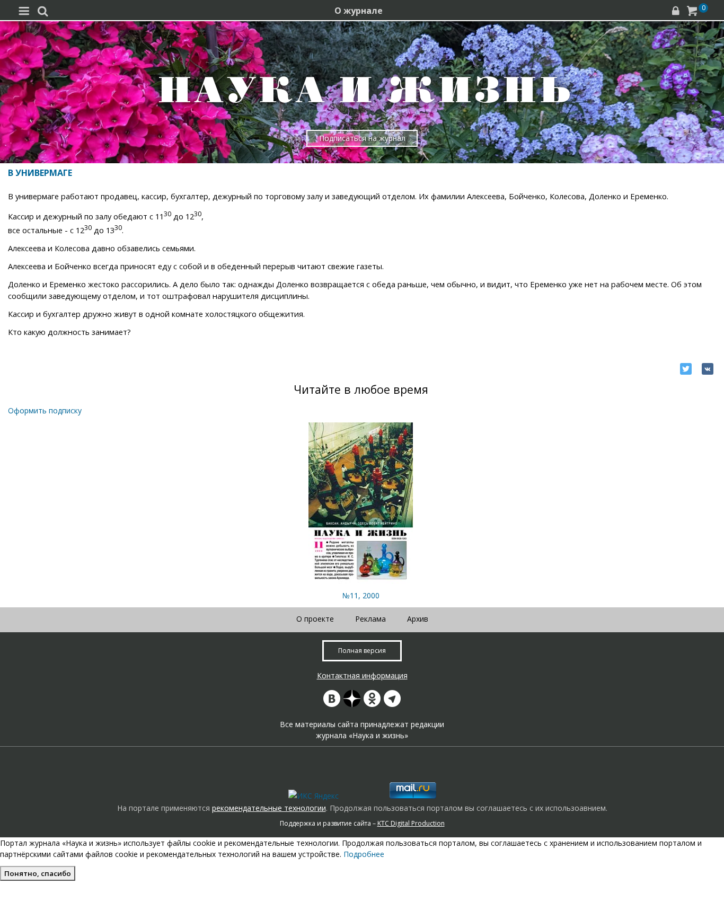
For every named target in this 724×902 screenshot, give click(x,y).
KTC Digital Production (411, 823)
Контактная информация (362, 675)
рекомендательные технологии (269, 808)
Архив (417, 619)
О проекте (315, 619)
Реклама (370, 619)
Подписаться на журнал (362, 138)
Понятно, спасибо (37, 873)
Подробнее (363, 854)
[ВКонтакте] (707, 369)
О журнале (358, 10)
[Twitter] (686, 369)
